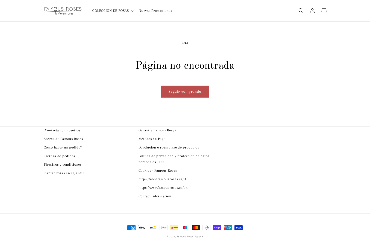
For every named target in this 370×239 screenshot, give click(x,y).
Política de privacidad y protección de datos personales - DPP (174, 159)
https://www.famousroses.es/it (162, 179)
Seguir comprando (185, 91)
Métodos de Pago (152, 139)
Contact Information (155, 196)
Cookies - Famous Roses (158, 170)
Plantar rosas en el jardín (64, 173)
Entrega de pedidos (59, 156)
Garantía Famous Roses (157, 130)
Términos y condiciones (63, 164)
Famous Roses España (190, 236)
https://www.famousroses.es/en (163, 188)
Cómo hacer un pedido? (63, 147)
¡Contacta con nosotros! (63, 130)
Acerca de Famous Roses (63, 139)
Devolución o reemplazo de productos (169, 147)
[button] (112, 10)
